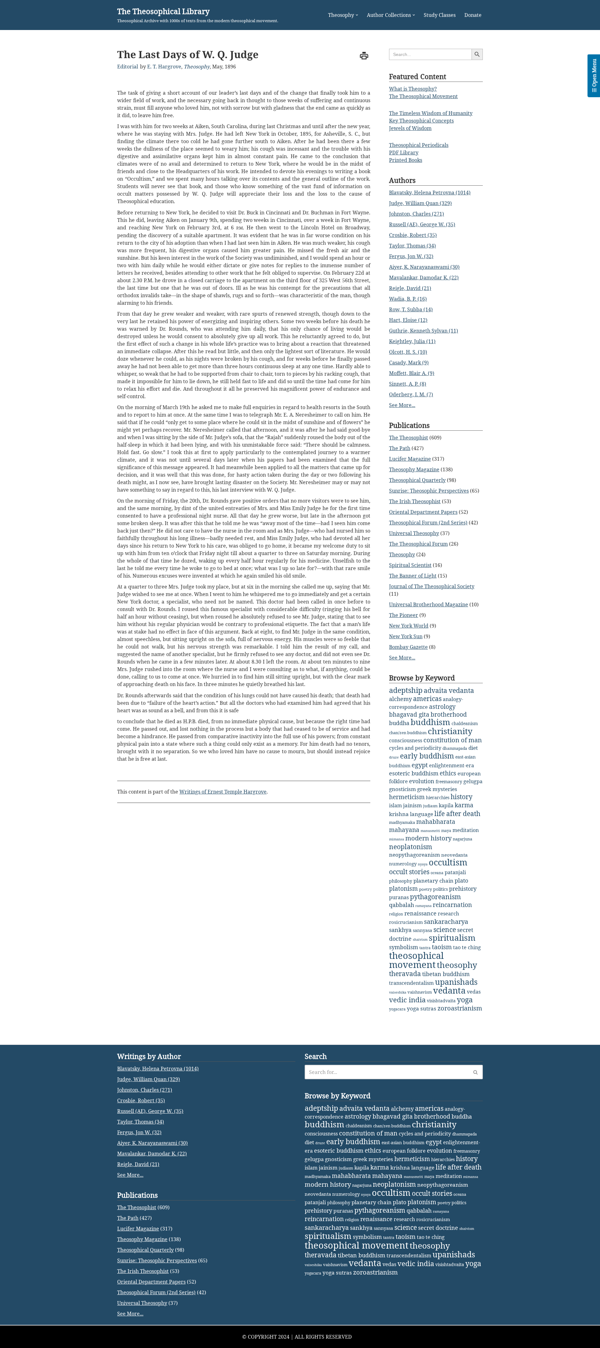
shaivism (420, 939)
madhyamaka (402, 822)
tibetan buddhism (446, 974)
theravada (405, 973)
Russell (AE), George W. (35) (422, 224)
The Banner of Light (413, 575)
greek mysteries (437, 789)
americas (427, 698)
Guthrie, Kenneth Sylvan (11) (423, 330)
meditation (465, 830)
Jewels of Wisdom (410, 128)
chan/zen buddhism (408, 732)
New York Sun (405, 636)
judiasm (430, 806)
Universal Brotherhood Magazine (428, 604)
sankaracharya (446, 921)
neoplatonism (410, 846)
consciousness (405, 740)
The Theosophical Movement (423, 96)
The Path (399, 448)
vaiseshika (397, 992)
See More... (402, 405)
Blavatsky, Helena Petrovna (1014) (430, 192)
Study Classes (440, 15)
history (461, 796)
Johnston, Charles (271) (416, 213)
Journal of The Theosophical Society (431, 586)
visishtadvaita (441, 1001)
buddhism (430, 722)
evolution (421, 781)
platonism (403, 888)
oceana (437, 872)
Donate (473, 15)
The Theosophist (408, 437)
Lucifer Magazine (410, 458)
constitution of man (452, 740)
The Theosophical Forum (418, 543)
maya (446, 830)
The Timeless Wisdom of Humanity (430, 113)
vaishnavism (420, 992)
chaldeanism (465, 723)
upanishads (456, 981)
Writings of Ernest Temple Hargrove (223, 791)
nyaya (423, 864)
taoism (442, 947)
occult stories (409, 871)
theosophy (457, 964)
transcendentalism (411, 983)
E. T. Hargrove (164, 66)
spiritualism (452, 937)
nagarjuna (462, 839)
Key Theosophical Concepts (421, 120)
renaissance (420, 913)
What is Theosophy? (413, 88)
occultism (448, 862)
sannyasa (422, 930)
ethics (448, 773)
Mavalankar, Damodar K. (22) (424, 277)
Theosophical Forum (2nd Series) (428, 522)
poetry (425, 889)
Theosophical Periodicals (418, 145)
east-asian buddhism (403, 1142)
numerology (403, 863)
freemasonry (449, 781)
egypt (420, 764)
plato (461, 880)
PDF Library (403, 152)
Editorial (127, 66)
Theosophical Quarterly (417, 480)
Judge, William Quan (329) (420, 203)
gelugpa (472, 781)
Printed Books (405, 160)
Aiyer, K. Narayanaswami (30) (424, 266)
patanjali (455, 872)
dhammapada (454, 748)
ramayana (423, 906)
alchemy (400, 699)
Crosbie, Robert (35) (413, 235)
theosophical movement (416, 960)
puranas (399, 897)
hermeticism (407, 797)
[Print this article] (364, 55)
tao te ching (467, 947)
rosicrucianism (406, 922)
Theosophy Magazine (414, 469)
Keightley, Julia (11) (412, 341)
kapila (446, 805)
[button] (357, 15)
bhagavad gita (409, 714)
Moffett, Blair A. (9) (411, 373)
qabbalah (401, 905)
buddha (399, 723)
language (421, 814)
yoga (465, 1000)
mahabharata (435, 822)
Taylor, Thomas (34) (412, 245)
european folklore (404, 1150)
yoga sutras (421, 1008)
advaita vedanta (449, 690)
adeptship (405, 690)
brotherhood (449, 714)
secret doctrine (438, 1227)
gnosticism (402, 789)
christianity (450, 731)
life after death (457, 813)
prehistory (463, 888)
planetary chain (433, 880)
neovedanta (454, 855)
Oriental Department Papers (423, 512)
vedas (474, 991)
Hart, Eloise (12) (408, 320)
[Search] (476, 1072)
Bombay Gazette (408, 647)
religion (396, 914)
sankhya (400, 930)
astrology (442, 707)
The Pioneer (403, 615)
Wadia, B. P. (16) (408, 298)
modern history (428, 838)
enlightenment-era (451, 765)
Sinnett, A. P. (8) (407, 383)
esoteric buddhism (413, 773)
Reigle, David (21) (410, 288)
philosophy (400, 881)
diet (473, 747)
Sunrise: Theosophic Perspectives (429, 490)
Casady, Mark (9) (409, 362)
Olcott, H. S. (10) (408, 351)
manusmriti (430, 831)
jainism (412, 805)
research (448, 913)
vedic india (407, 999)
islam (395, 805)
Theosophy (197, 66)
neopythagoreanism (414, 854)
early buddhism (427, 756)
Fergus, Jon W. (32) (411, 256)
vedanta (449, 990)
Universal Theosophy (414, 533)
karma (464, 805)
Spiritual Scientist (410, 565)
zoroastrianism (460, 1008)
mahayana (404, 830)
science (444, 929)
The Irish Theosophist (415, 501)
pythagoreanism (435, 896)
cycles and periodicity (415, 747)
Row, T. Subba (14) (411, 309)
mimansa (396, 839)
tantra (425, 947)
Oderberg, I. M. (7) (411, 394)
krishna (399, 814)
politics (440, 889)
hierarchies (437, 797)
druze (394, 757)
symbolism (403, 947)
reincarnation (452, 905)
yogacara (397, 1009)
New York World (408, 625)
